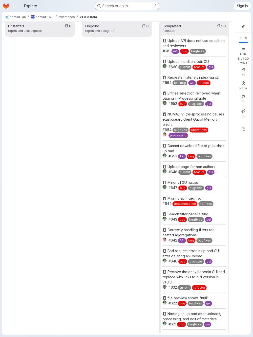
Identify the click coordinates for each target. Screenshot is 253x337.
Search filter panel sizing (188, 214)
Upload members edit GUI (189, 61)
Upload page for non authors (191, 167)
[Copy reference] (243, 128)
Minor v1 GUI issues (183, 182)
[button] (243, 27)
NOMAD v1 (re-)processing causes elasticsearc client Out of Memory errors (193, 119)
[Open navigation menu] (15, 6)
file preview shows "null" (188, 298)
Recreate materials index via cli (193, 77)
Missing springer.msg (184, 198)
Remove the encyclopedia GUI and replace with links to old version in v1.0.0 (194, 277)
